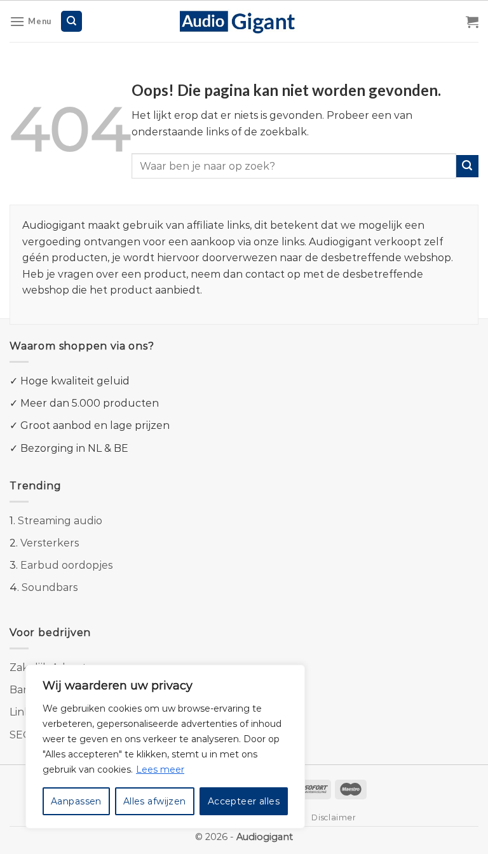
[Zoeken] (71, 21)
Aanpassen (76, 801)
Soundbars (50, 587)
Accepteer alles (244, 801)
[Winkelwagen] (472, 22)
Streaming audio (60, 521)
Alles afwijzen (154, 801)
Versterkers (49, 543)
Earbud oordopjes (66, 565)
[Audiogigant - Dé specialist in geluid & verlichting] (244, 21)
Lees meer (160, 769)
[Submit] (467, 166)
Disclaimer (333, 817)
